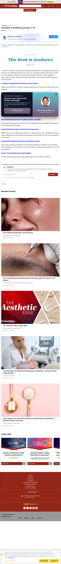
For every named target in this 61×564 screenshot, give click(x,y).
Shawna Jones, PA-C (9, 375)
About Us (26, 518)
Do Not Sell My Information (30, 482)
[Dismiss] (56, 94)
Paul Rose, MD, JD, (9, 283)
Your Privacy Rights (30, 488)
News (32, 518)
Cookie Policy (11, 557)
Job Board (30, 480)
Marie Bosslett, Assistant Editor (12, 235)
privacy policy (31, 177)
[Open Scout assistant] (53, 6)
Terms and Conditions (30, 484)
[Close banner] (59, 2)
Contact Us (30, 479)
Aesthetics (4, 184)
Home (20, 518)
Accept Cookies (44, 560)
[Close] (58, 552)
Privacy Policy (30, 486)
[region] (30, 557)
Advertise (30, 477)
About (30, 475)
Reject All (54, 560)
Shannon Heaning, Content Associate (23, 283)
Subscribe (52, 174)
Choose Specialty (29, 10)
